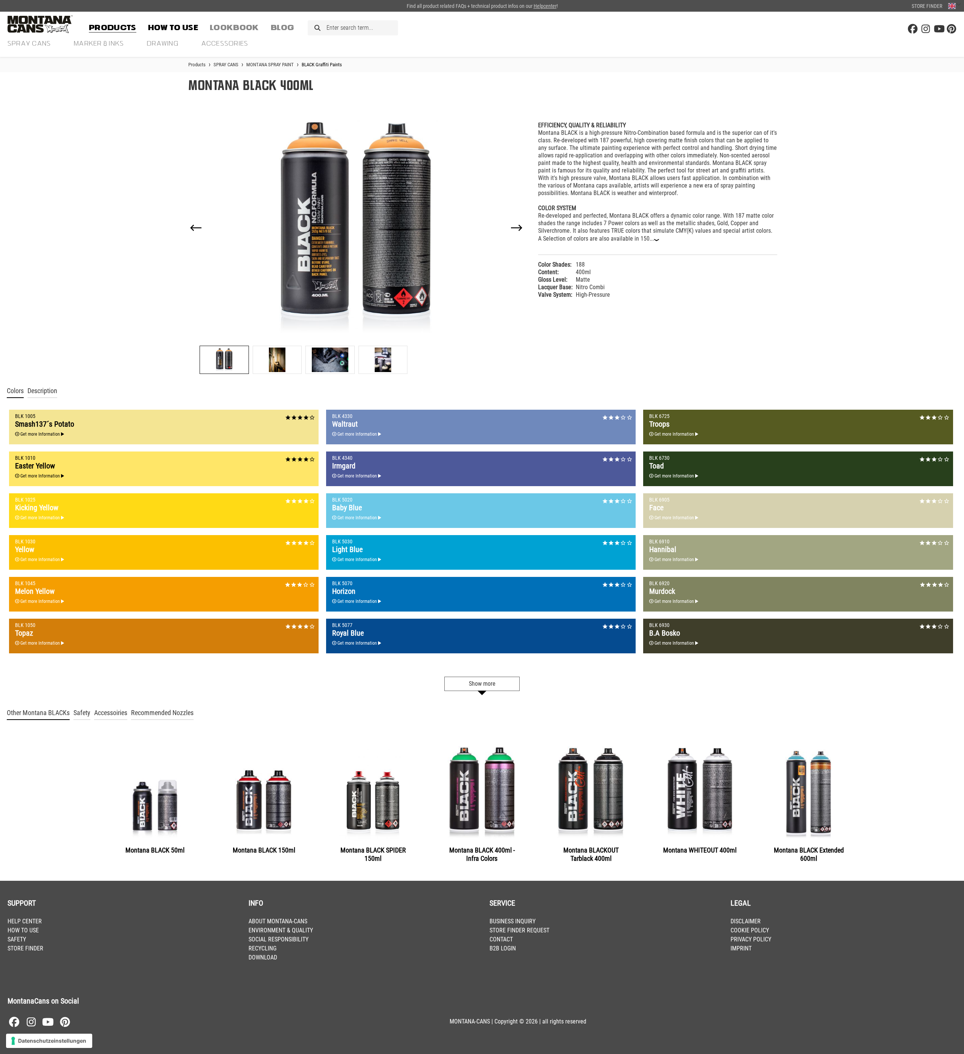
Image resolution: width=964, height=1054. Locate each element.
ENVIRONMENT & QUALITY (281, 930)
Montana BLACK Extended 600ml (809, 854)
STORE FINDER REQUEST (519, 930)
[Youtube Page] (939, 29)
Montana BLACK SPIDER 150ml (373, 854)
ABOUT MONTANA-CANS (278, 921)
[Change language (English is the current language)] (954, 6)
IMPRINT (741, 948)
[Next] (516, 228)
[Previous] (196, 228)
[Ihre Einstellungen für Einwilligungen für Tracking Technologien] (49, 1041)
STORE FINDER (25, 948)
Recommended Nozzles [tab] (162, 713)
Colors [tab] (15, 391)
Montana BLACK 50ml (155, 850)
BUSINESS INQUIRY (512, 921)
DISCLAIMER (746, 921)
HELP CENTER (25, 921)
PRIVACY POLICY (751, 939)
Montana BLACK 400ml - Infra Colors (482, 854)
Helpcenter (545, 6)
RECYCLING (262, 948)
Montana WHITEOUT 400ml (700, 850)
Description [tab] (42, 391)
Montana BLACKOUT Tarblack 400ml (591, 854)
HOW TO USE (23, 930)
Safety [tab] (81, 713)
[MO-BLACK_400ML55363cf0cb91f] (356, 228)
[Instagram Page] (925, 29)
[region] (356, 245)
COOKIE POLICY (750, 930)
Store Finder (927, 6)
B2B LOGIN (503, 948)
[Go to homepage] (45, 24)
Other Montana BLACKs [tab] (38, 713)
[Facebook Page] (913, 29)
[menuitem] (112, 26)
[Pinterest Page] (951, 29)
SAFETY (17, 939)
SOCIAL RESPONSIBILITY (278, 939)
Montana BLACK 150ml (264, 850)
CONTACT (501, 939)
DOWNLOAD (263, 957)
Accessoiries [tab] (110, 713)
